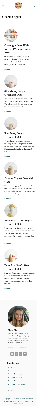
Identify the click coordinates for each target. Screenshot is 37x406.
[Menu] (3, 6)
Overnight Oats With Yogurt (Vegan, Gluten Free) (17, 48)
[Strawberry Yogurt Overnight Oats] (11, 81)
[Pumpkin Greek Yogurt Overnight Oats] (11, 255)
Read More (7, 69)
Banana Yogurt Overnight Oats (19, 180)
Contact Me (22, 347)
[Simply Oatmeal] (18, 6)
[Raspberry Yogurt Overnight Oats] (11, 123)
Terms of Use (18, 404)
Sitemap (30, 401)
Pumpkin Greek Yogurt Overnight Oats (18, 267)
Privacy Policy (22, 401)
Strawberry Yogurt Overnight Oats (15, 92)
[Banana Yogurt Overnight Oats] (11, 168)
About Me (10, 347)
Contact (5, 401)
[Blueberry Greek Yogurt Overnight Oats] (11, 210)
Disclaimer (12, 401)
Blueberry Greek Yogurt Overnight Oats (18, 222)
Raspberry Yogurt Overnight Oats (14, 135)
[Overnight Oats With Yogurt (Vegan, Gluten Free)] (11, 35)
